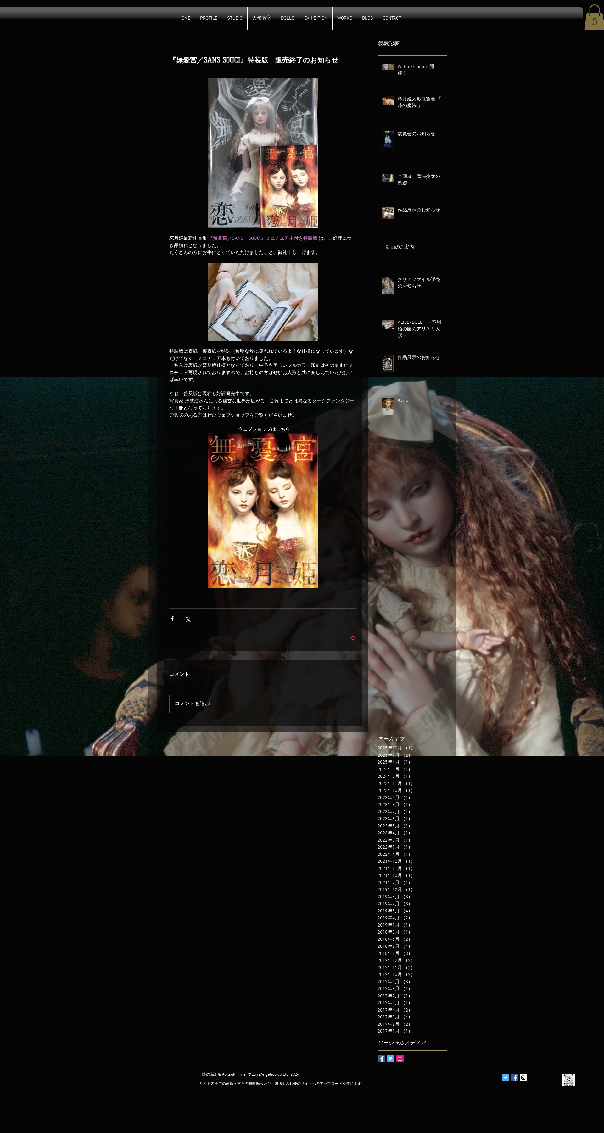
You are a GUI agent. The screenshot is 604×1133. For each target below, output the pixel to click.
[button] (262, 18)
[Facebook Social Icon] (514, 1077)
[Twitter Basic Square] (390, 1058)
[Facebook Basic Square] (381, 1058)
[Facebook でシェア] (172, 619)
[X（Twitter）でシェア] (188, 619)
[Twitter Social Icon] (505, 1077)
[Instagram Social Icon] (400, 1058)
